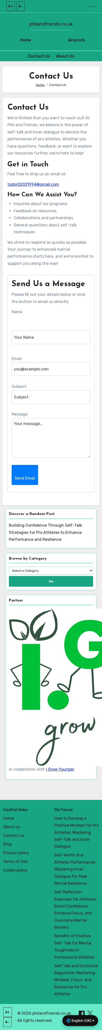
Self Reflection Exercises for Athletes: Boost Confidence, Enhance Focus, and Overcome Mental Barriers (75, 910)
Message (20, 414)
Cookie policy (15, 870)
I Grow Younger (60, 769)
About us (11, 826)
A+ (10, 6)
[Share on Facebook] (82, 1013)
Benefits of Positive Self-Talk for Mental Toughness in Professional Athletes (74, 946)
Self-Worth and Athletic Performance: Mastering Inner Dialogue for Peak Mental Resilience (75, 869)
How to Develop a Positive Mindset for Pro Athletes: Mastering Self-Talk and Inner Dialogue (76, 832)
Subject (19, 386)
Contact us (13, 835)
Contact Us (39, 56)
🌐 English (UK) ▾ (80, 1020)
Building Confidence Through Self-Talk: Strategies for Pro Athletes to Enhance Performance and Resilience (46, 532)
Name (17, 311)
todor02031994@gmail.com (33, 184)
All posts (76, 40)
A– (20, 6)
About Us (65, 56)
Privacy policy (16, 852)
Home (25, 40)
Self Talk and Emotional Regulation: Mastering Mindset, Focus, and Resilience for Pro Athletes (76, 980)
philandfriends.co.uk (51, 24)
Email (17, 358)
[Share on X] (90, 1013)
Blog (7, 844)
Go (51, 581)
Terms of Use (15, 861)
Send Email (25, 478)
